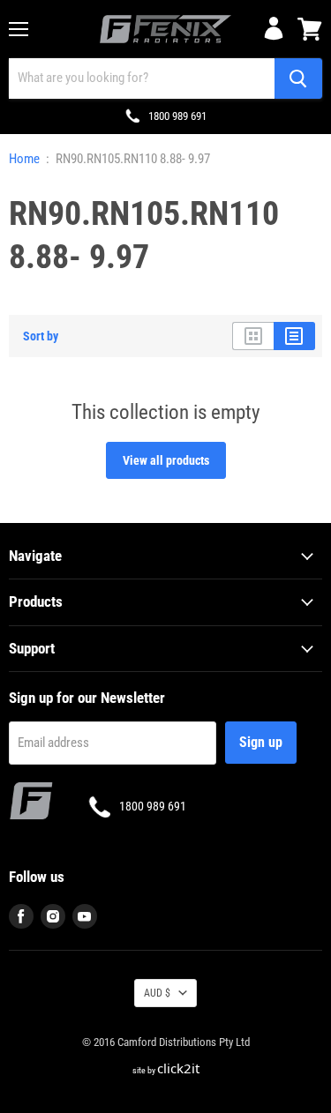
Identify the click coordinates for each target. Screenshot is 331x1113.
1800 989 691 (177, 116)
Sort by (40, 336)
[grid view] (253, 336)
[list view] (294, 336)
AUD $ (157, 993)
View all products (166, 460)
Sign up (260, 742)
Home (24, 159)
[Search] (298, 78)
